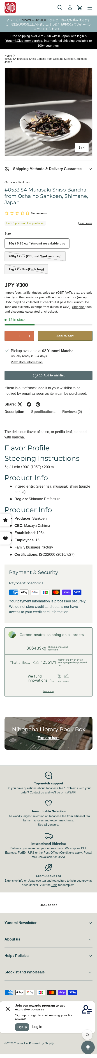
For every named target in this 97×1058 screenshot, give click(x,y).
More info (48, 691)
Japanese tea (37, 880)
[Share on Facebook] (28, 404)
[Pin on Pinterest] (37, 404)
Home (8, 55)
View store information (27, 362)
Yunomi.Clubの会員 (33, 20)
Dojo (54, 885)
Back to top (49, 905)
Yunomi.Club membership (23, 40)
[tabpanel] (48, 488)
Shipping (78, 307)
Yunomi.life (21, 1043)
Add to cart (65, 336)
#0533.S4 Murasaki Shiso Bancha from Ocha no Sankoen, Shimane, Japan (46, 60)
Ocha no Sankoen (17, 182)
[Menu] (90, 8)
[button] (80, 8)
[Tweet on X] (19, 404)
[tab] (14, 412)
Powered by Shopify (41, 1043)
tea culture (59, 880)
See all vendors (48, 824)
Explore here (49, 738)
